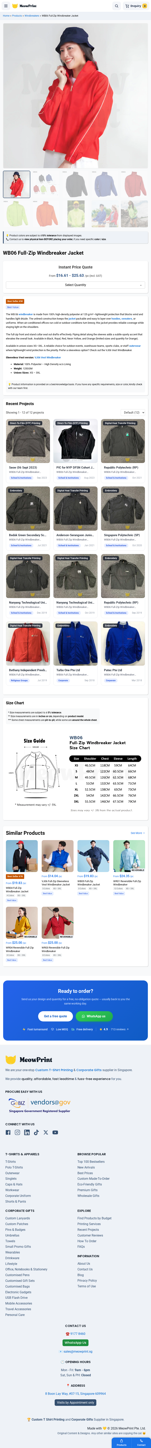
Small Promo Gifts (18, 1247)
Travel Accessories (18, 1309)
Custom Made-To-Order (93, 1179)
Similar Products (25, 833)
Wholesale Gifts (88, 1196)
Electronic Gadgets (18, 1292)
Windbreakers (32, 15)
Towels (10, 1241)
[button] (28, 451)
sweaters (127, 318)
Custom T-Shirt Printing (54, 1070)
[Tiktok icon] (36, 1133)
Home (6, 15)
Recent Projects (88, 1230)
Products (17, 15)
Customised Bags (17, 1286)
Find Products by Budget (94, 1218)
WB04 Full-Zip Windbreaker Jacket (17, 889)
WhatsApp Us (94, 1016)
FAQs (81, 1247)
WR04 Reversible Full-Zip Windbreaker (20, 949)
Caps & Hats (13, 1184)
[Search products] (116, 6)
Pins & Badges (15, 1230)
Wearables (12, 1252)
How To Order (86, 1241)
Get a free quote (55, 1016)
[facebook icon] (8, 1133)
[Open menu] (6, 6)
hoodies (115, 318)
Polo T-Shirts (14, 1167)
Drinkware (12, 1258)
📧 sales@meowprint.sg (75, 1351)
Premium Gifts (87, 1190)
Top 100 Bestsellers (91, 1162)
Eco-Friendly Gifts (89, 1184)
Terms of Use (86, 1286)
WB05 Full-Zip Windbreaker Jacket (88, 883)
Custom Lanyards (17, 1218)
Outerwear (12, 1173)
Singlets (11, 1179)
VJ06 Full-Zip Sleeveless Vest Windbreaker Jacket (56, 883)
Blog (80, 1275)
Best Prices (85, 1173)
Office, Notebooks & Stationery (26, 1269)
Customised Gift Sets (20, 1281)
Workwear (12, 1190)
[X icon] (46, 1133)
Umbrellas (12, 1235)
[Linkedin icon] (27, 1133)
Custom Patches (16, 1224)
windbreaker (26, 314)
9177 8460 (77, 1334)
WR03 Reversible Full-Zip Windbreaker (55, 949)
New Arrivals (86, 1167)
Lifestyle (11, 1264)
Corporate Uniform (18, 1196)
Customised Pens (17, 1275)
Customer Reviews (90, 1235)
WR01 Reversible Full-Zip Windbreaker (127, 883)
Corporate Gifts (89, 1070)
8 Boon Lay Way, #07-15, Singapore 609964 (75, 1394)
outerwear (135, 345)
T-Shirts (10, 1162)
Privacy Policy (87, 1280)
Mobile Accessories (18, 1303)
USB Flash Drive (16, 1298)
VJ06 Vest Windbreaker (48, 357)
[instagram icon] (17, 1133)
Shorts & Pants (15, 1201)
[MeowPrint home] (24, 5)
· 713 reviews (117, 1029)
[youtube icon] (55, 1133)
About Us (83, 1263)
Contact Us (85, 1269)
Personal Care (15, 1315)
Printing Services (89, 1224)
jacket (72, 318)
